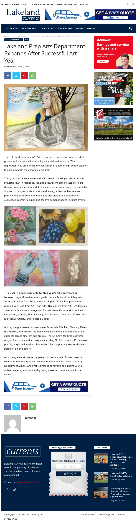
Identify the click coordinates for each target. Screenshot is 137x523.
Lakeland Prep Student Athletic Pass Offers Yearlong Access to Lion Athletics (121, 459)
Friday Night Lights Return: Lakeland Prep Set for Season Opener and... (120, 492)
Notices (91, 28)
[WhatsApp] (32, 75)
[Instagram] (133, 4)
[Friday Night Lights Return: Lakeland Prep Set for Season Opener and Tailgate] (101, 492)
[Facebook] (128, 4)
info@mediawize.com (28, 482)
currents (11, 66)
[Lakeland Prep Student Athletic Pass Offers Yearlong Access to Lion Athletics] (101, 458)
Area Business (64, 28)
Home (6, 36)
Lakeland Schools (20, 36)
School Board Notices (43, 4)
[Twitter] (16, 75)
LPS (26, 40)
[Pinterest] (24, 75)
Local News (12, 28)
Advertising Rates (106, 514)
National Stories (87, 514)
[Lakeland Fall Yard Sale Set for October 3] (101, 477)
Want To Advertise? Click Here (72, 4)
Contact (121, 514)
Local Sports (47, 28)
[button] (131, 29)
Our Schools (29, 28)
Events (79, 28)
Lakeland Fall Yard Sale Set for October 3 (121, 474)
